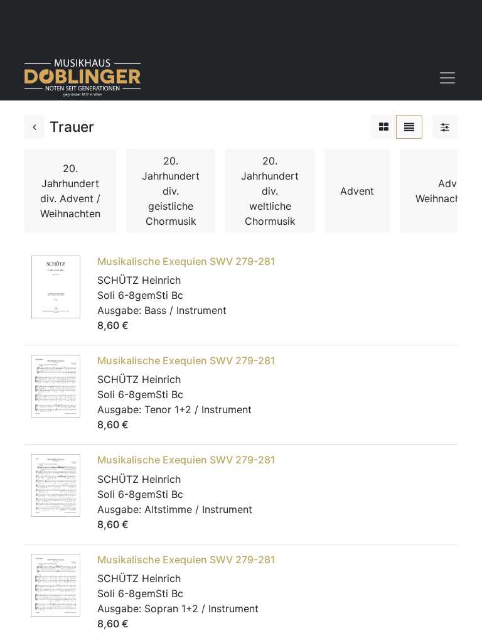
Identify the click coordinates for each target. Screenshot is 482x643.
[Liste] (409, 127)
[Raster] (384, 127)
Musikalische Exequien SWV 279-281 (186, 261)
